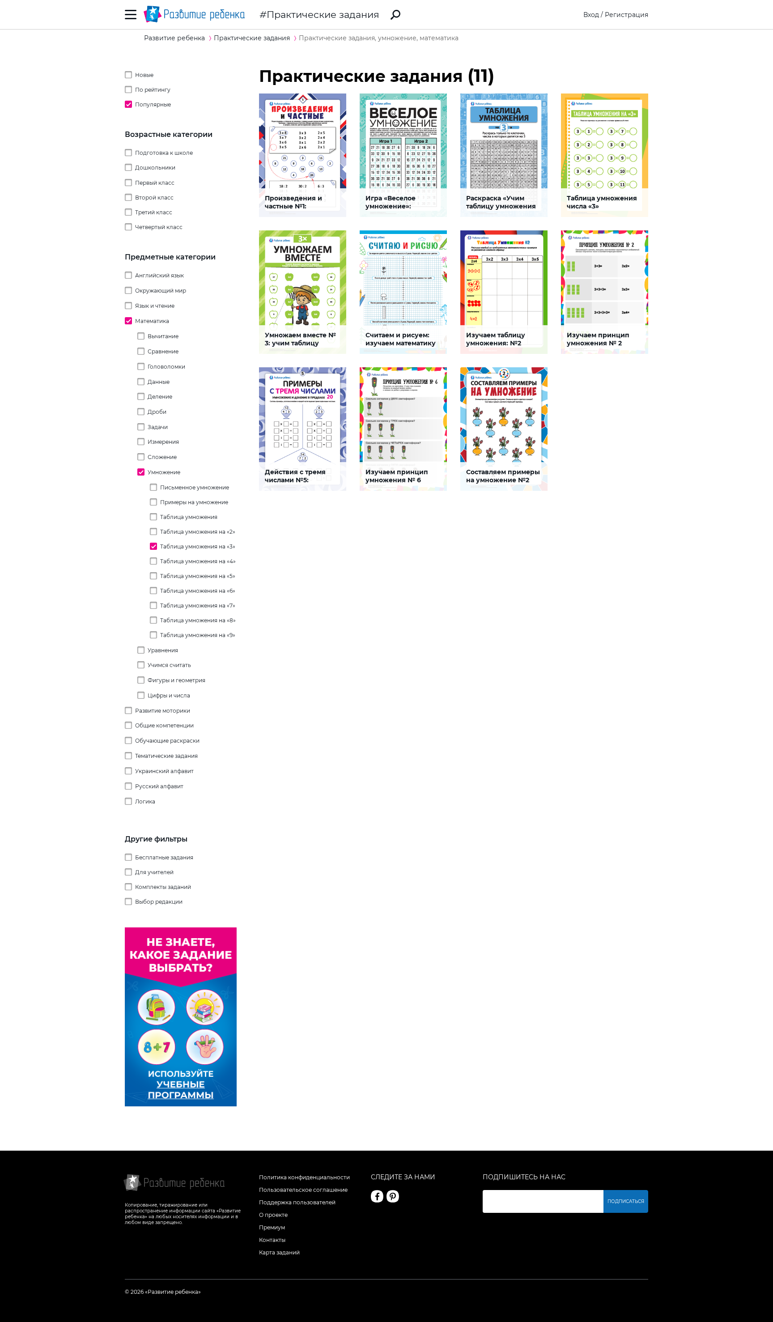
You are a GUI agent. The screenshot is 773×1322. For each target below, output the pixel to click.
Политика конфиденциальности (304, 1177)
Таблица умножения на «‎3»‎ (197, 546)
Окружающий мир (160, 290)
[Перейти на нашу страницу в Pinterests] (392, 1196)
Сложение (162, 457)
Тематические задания (166, 755)
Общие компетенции (164, 725)
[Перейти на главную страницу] (194, 14)
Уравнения (163, 650)
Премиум (272, 1227)
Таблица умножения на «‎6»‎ (197, 590)
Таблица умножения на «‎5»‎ (197, 576)
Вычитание (163, 336)
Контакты (272, 1240)
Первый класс (154, 182)
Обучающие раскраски (167, 740)
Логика (145, 801)
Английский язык (159, 275)
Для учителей (154, 872)
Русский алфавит (159, 786)
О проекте (273, 1214)
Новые (144, 75)
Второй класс (154, 197)
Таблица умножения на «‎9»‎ (197, 635)
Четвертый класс (159, 227)
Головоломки (166, 366)
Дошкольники (155, 167)
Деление (160, 396)
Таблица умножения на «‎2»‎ (197, 531)
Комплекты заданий (163, 887)
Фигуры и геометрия (176, 680)
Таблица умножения (188, 517)
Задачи (158, 427)
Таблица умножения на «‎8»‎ (198, 620)
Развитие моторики (162, 710)
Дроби (157, 411)
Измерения (163, 441)
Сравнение (163, 351)
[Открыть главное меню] (131, 14)
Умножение (164, 472)
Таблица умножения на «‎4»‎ (198, 561)
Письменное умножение (194, 487)
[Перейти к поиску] (395, 14)
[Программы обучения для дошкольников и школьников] (181, 1104)
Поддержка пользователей (297, 1202)
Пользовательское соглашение (303, 1189)
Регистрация (626, 15)
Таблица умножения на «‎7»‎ (197, 605)
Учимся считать (169, 665)
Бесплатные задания (164, 857)
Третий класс (153, 212)
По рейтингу (152, 89)
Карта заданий (279, 1252)
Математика (152, 321)
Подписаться (625, 1201)
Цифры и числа (169, 695)
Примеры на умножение (194, 502)
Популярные (153, 104)
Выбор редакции (159, 901)
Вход (591, 15)
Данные (159, 381)
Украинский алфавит (164, 771)
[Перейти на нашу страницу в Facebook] (377, 1196)
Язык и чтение (154, 305)
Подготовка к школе (164, 152)
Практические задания (323, 14)
